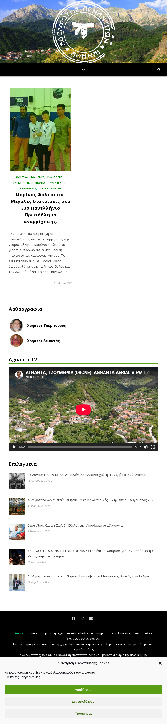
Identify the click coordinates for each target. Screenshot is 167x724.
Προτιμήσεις (83, 713)
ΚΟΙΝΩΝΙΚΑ (38, 182)
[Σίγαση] (146, 447)
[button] (160, 663)
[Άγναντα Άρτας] (83, 32)
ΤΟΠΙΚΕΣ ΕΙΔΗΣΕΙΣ (50, 188)
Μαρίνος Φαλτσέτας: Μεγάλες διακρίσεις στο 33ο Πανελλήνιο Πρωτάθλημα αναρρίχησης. (40, 208)
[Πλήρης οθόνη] (152, 447)
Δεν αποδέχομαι (83, 701)
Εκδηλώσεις (55, 177)
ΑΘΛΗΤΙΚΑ (21, 177)
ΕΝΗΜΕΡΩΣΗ (21, 182)
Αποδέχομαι (83, 689)
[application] (83, 409)
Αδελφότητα (22, 633)
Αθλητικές (37, 177)
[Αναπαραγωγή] (14, 447)
